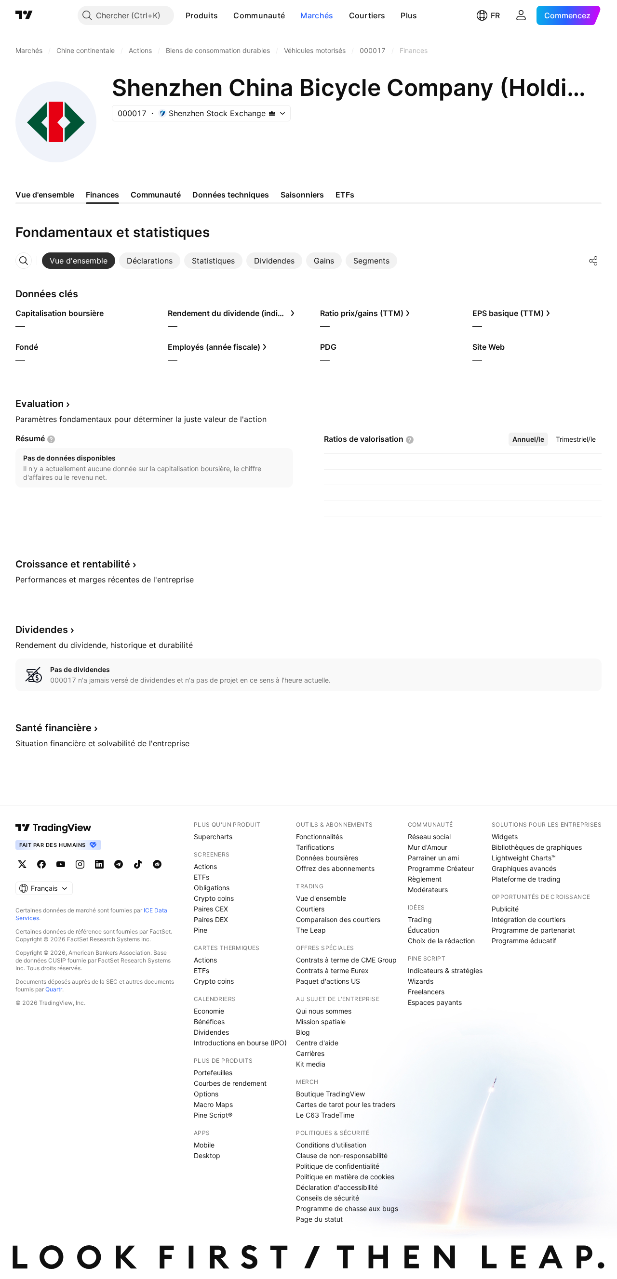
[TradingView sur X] (22, 864)
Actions (205, 866)
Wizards (420, 981)
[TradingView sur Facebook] (41, 864)
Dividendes (211, 1032)
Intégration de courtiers (528, 919)
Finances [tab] (102, 194)
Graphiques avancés (524, 868)
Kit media (310, 1064)
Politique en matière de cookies (345, 1177)
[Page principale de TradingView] (24, 15)
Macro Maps (213, 1104)
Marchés (316, 15)
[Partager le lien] (593, 260)
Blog (303, 1032)
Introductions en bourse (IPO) (240, 1043)
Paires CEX (211, 909)
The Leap (311, 930)
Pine (200, 930)
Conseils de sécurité (327, 1198)
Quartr (53, 989)
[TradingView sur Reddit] (157, 864)
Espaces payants (435, 1002)
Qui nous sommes (323, 1011)
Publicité (505, 909)
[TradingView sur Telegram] (118, 864)
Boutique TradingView (330, 1094)
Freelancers (426, 992)
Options (206, 1094)
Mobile (204, 1145)
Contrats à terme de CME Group (346, 960)
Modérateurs (428, 889)
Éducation (423, 930)
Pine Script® (213, 1115)
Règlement (425, 879)
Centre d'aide (317, 1043)
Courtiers (367, 15)
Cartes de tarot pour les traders (345, 1104)
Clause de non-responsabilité (342, 1155)
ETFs (201, 877)
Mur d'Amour (427, 847)
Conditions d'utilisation (331, 1145)
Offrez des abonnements (335, 868)
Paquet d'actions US (328, 981)
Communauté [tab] (156, 194)
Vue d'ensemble (321, 898)
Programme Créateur (441, 868)
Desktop (207, 1155)
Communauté (259, 15)
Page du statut (319, 1219)
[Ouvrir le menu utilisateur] (521, 15)
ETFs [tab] (344, 194)
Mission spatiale (321, 1021)
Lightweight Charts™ (524, 858)
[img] (272, 113)
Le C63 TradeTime (325, 1115)
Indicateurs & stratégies (445, 970)
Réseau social (429, 836)
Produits (202, 15)
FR (495, 15)
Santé (53, 728)
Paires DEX (211, 919)
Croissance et (72, 564)
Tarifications (315, 847)
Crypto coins (214, 898)
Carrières (310, 1053)
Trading (420, 919)
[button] (225, 15)
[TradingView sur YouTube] (60, 864)
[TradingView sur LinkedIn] (99, 864)
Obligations (211, 887)
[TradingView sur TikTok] (138, 864)
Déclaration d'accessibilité (337, 1187)
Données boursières (327, 858)
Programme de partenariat (533, 930)
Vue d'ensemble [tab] (44, 194)
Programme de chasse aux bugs (347, 1208)
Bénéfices (209, 1021)
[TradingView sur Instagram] (80, 864)
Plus (409, 15)
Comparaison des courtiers (338, 919)
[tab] (78, 260)
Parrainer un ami (433, 858)
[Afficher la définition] (51, 439)
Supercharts (213, 836)
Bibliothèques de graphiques (537, 847)
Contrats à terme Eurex (332, 970)
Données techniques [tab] (230, 194)
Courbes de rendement (230, 1083)
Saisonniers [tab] (302, 194)
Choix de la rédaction (441, 940)
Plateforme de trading (526, 879)
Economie (209, 1011)
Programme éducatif (524, 940)
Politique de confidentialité (337, 1166)
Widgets (505, 836)
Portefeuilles (213, 1072)
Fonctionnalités (319, 836)
